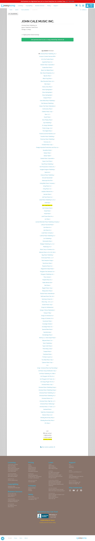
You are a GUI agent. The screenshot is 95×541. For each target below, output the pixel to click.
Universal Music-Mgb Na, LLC (47, 401)
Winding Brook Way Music (47, 417)
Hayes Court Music (47, 161)
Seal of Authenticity (12, 467)
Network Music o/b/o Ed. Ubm (47, 252)
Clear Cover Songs (11, 465)
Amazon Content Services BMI (47, 56)
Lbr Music (47, 219)
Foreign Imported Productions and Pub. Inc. (47, 147)
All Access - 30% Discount (33, 477)
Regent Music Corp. (47, 288)
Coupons (30, 466)
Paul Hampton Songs (47, 260)
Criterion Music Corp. (47, 111)
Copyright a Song (11, 486)
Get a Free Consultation (12, 476)
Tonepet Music (47, 351)
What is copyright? (52, 495)
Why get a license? (52, 477)
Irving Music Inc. (47, 186)
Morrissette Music (47, 241)
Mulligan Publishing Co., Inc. (47, 244)
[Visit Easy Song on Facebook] (81, 490)
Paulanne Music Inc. (47, 266)
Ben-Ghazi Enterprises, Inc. (47, 73)
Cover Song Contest (12, 471)
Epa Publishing (47, 122)
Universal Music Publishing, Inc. (48, 53)
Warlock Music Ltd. (47, 415)
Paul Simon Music (47, 263)
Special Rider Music (47, 329)
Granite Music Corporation (47, 158)
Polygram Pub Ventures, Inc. (47, 271)
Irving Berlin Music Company (47, 183)
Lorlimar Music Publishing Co (47, 235)
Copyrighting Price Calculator (14, 487)
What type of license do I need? (55, 475)
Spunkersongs (47, 332)
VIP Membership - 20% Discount (34, 476)
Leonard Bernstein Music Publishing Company (47, 222)
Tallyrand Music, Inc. (47, 340)
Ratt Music (47, 285)
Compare (30, 490)
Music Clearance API (12, 495)
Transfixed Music (47, 354)
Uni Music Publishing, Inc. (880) (47, 373)
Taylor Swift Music (47, 346)
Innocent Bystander (47, 177)
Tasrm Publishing (47, 343)
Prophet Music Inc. (47, 279)
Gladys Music (47, 153)
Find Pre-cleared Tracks (13, 480)
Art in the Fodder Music (47, 59)
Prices (29, 464)
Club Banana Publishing (47, 103)
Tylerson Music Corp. (47, 362)
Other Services (11, 506)
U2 (47, 365)
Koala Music (47, 211)
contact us (84, 9)
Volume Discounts (32, 467)
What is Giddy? (31, 496)
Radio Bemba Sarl (47, 282)
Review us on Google (73, 483)
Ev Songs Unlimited (47, 125)
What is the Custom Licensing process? (57, 490)
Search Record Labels (53, 468)
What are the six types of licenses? (55, 476)
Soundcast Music (47, 321)
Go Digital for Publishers (13, 501)
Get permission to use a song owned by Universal (47, 39)
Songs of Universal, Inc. (47, 315)
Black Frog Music (47, 78)
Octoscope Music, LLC (47, 257)
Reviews (30, 489)
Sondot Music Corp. (47, 304)
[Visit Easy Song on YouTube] (74, 490)
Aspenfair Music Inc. (47, 62)
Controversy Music (47, 109)
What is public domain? (53, 497)
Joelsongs (47, 202)
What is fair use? (52, 498)
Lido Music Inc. (47, 227)
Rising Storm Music (47, 290)
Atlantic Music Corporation (47, 64)
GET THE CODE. (70, 1)
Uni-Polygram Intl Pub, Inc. (47, 376)
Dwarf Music (47, 117)
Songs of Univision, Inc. (47, 318)
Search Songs (51, 465)
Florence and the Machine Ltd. (47, 133)
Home (11, 9)
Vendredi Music (47, 409)
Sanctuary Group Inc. (47, 299)
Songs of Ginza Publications (47, 310)
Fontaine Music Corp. (47, 144)
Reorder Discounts (32, 468)
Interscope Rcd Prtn (47, 180)
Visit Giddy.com (31, 499)
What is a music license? (54, 473)
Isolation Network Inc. (47, 191)
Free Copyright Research (13, 469)
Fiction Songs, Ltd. (47, 128)
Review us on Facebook (73, 482)
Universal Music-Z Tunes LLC (47, 406)
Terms (21, 538)
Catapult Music (47, 97)
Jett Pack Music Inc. (47, 197)
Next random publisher (48, 447)
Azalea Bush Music (47, 67)
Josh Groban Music (47, 208)
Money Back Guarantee (33, 471)
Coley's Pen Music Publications (47, 106)
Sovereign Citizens (47, 324)
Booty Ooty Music (47, 86)
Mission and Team (32, 487)
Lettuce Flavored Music (47, 224)
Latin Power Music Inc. (47, 216)
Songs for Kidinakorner (47, 307)
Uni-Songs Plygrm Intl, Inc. (47, 381)
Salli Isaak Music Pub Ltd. (47, 296)
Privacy (15, 538)
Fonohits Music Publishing (47, 136)
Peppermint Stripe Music (47, 268)
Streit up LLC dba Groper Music (47, 337)
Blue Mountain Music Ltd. (47, 81)
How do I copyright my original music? (56, 494)
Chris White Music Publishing (47, 100)
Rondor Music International (47, 293)
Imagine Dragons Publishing (47, 169)
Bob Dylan (47, 84)
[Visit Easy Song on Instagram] (70, 490)
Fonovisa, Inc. (47, 142)
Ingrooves (47, 172)
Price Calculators (31, 481)
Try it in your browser (32, 498)
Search (16, 9)
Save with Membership (33, 475)
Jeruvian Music (47, 194)
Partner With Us (11, 496)
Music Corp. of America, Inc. (47, 249)
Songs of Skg (47, 313)
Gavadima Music (47, 150)
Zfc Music (47, 423)
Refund (26, 538)
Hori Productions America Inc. (47, 166)
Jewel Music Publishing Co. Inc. (47, 199)
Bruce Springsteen (47, 89)
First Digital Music (47, 131)
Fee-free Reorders (32, 470)
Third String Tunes (47, 348)
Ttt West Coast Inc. (47, 357)
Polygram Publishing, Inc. (47, 274)
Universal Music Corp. (47, 384)
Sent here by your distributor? (55, 482)
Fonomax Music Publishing (47, 139)
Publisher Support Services (13, 500)
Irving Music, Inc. (47, 188)
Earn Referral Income (12, 505)
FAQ (70, 464)
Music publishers (25, 9)
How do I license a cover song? (55, 481)
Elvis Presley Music (47, 120)
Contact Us (71, 466)
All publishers (14, 13)
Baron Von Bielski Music (47, 70)
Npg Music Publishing (47, 255)
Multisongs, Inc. (47, 246)
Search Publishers (52, 467)
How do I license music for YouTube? (56, 489)
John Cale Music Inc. (47, 205)
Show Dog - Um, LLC (47, 301)
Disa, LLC (47, 114)
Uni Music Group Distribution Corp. (47, 370)
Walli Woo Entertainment (47, 412)
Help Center (71, 467)
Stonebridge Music (47, 335)
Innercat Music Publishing (47, 175)
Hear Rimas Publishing (47, 164)
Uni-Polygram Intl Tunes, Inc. (47, 379)
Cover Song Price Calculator (13, 468)
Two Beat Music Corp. (47, 359)
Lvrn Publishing (47, 238)
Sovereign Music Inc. (47, 326)
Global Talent (47, 155)
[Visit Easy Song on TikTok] (77, 490)
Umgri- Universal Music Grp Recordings (47, 368)
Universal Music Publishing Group (47, 387)
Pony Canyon (47, 277)
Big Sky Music (47, 75)
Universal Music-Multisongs (47, 404)
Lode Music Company (47, 233)
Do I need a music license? (54, 472)
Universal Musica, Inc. (47, 398)
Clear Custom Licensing (13, 475)
